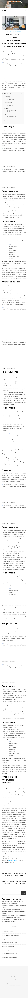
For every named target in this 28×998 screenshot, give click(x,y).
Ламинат (7, 108)
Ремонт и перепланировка (9, 950)
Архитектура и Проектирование (11, 935)
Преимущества (12, 98)
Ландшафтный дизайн (8, 946)
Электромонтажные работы (9, 957)
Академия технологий (8, 931)
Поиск (23, 893)
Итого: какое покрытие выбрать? (14, 121)
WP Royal (17, 972)
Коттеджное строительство (9, 942)
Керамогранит (9, 102)
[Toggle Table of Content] (21, 94)
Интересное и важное (14, 32)
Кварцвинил (8, 114)
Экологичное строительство (9, 953)
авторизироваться (13, 860)
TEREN (4, 866)
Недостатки (11, 99)
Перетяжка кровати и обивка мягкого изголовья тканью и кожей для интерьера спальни (13, 911)
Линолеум (7, 96)
